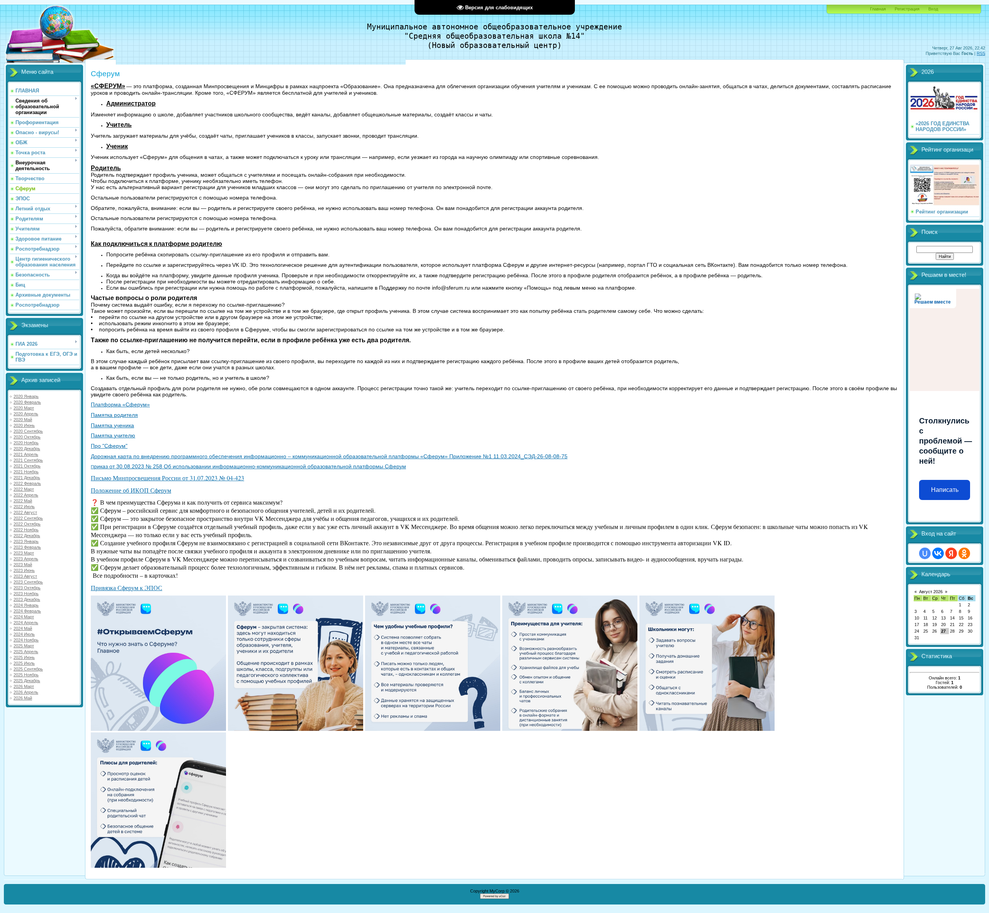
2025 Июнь (24, 657)
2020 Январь (26, 396)
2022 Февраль (27, 483)
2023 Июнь (24, 570)
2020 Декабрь (27, 448)
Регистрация (907, 9)
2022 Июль (24, 506)
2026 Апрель (26, 692)
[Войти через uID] (925, 553)
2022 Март (24, 489)
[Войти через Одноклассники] (964, 553)
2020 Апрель (26, 413)
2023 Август (25, 576)
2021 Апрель (26, 454)
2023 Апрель (26, 558)
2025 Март (24, 645)
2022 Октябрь (27, 524)
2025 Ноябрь (26, 674)
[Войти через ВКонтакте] (938, 553)
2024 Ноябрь (26, 640)
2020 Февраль (27, 402)
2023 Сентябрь (28, 582)
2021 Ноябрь (26, 471)
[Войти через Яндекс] (951, 553)
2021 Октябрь (27, 466)
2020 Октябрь (27, 437)
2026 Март (24, 686)
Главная (878, 9)
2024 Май (23, 628)
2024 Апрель (26, 622)
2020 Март (24, 408)
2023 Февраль (27, 547)
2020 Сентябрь (28, 431)
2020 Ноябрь (26, 442)
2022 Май (23, 500)
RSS (981, 53)
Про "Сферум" (109, 446)
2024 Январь (26, 605)
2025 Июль (24, 663)
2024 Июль (24, 634)
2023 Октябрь (27, 587)
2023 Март (24, 553)
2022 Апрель (26, 495)
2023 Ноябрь (26, 593)
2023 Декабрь (27, 599)
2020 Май (23, 419)
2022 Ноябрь (26, 529)
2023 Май (23, 564)
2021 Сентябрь (28, 460)
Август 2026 (931, 591)
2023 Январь (26, 541)
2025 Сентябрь (28, 669)
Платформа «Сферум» (120, 404)
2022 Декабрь (27, 535)
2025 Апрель (26, 651)
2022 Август (25, 512)
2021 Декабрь (27, 477)
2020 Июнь (24, 425)
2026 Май (23, 698)
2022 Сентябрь (28, 518)
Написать (944, 489)
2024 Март (24, 616)
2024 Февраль (27, 611)
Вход (933, 9)
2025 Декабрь (27, 680)
